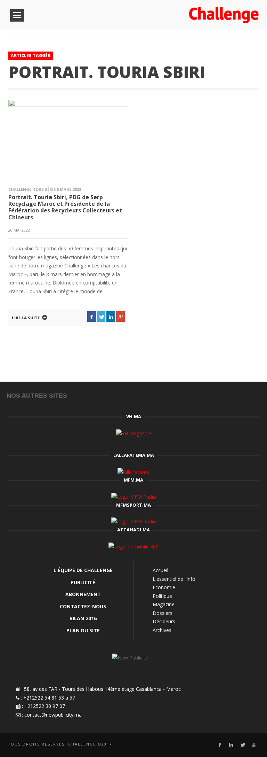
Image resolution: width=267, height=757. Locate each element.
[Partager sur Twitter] (101, 316)
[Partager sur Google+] (120, 316)
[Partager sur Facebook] (91, 316)
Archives (162, 630)
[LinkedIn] (231, 745)
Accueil (160, 570)
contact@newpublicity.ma (53, 714)
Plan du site (83, 630)
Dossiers (162, 613)
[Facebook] (219, 745)
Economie (164, 587)
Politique (162, 596)
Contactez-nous (83, 606)
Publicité (83, 582)
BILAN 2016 (83, 618)
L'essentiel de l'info (174, 579)
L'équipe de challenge (83, 570)
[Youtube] (254, 745)
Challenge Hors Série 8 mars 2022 (44, 189)
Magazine (164, 604)
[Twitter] (242, 745)
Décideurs (164, 621)
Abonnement (83, 594)
